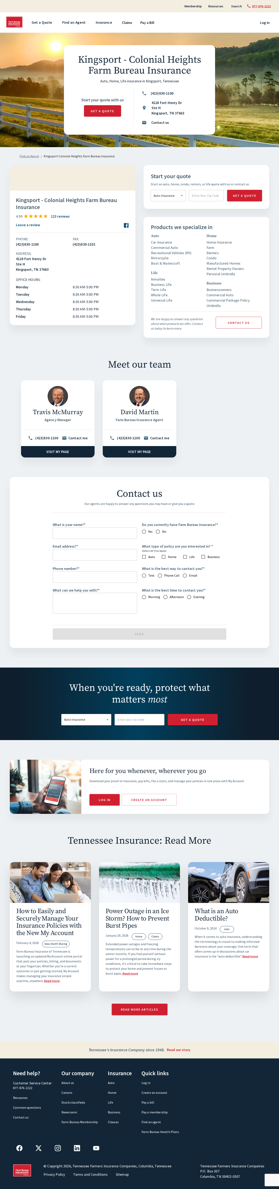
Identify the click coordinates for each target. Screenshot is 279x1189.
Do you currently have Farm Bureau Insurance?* (180, 524)
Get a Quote (42, 22)
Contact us (239, 323)
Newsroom (69, 1112)
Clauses (113, 1122)
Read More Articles (139, 1009)
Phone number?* (66, 568)
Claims (127, 22)
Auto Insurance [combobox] (164, 196)
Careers (66, 1093)
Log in (265, 22)
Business (114, 1112)
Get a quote (102, 111)
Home (112, 1093)
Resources (215, 6)
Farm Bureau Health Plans (160, 1132)
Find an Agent (74, 22)
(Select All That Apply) (154, 550)
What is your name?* (69, 524)
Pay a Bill (147, 22)
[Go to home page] (14, 27)
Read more (52, 981)
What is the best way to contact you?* (173, 568)
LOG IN (104, 800)
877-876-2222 (22, 1088)
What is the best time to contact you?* (174, 590)
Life (110, 1102)
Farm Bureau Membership (79, 1122)
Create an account (154, 1093)
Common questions (27, 1107)
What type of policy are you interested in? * (177, 546)
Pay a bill (148, 1102)
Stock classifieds (73, 1102)
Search (236, 6)
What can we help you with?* (76, 590)
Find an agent (151, 1122)
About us (67, 1083)
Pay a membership (155, 1112)
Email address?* (65, 546)
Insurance (104, 22)
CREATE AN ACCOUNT (149, 800)
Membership (193, 6)
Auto (111, 1083)
